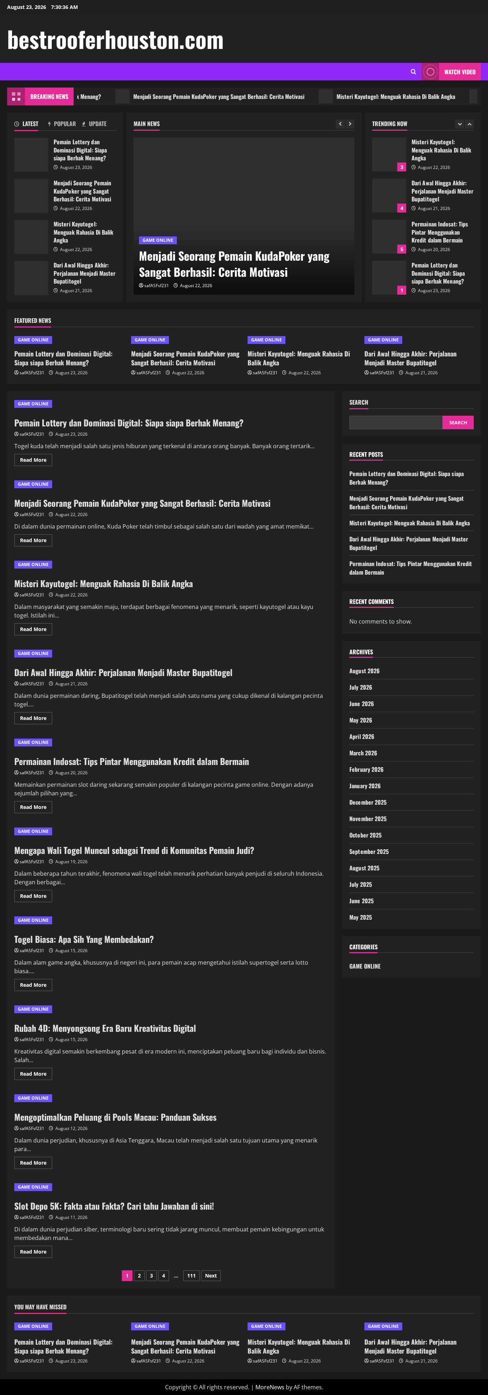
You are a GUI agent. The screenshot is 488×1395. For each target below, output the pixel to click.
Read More (36, 461)
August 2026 (364, 670)
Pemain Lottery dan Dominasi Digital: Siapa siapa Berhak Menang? (31, 155)
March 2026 (363, 753)
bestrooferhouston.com (115, 38)
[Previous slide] (340, 124)
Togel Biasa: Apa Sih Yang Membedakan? (84, 938)
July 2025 (360, 884)
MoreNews (269, 1387)
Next (211, 1275)
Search (358, 402)
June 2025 (361, 900)
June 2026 (361, 703)
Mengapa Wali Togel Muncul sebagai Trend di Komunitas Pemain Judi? (134, 850)
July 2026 (360, 687)
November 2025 (368, 818)
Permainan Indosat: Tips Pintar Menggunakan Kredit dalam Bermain (389, 237)
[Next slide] (349, 124)
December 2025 (368, 802)
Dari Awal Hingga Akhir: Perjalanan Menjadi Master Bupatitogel (31, 278)
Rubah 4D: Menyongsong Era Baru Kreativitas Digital (105, 1027)
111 (191, 1275)
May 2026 (360, 720)
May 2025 (360, 917)
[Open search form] (413, 72)
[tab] (31, 125)
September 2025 (369, 851)
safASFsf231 (156, 285)
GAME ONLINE (158, 240)
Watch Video (459, 72)
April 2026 (361, 736)
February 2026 (366, 769)
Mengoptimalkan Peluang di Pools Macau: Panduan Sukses (115, 1116)
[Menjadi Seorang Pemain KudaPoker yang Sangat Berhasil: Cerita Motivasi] (244, 216)
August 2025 (364, 868)
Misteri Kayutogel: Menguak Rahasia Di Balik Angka (375, 96)
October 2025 (365, 835)
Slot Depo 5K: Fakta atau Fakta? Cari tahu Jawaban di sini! (114, 1205)
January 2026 (365, 785)
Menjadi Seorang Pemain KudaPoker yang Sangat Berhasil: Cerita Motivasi (198, 96)
